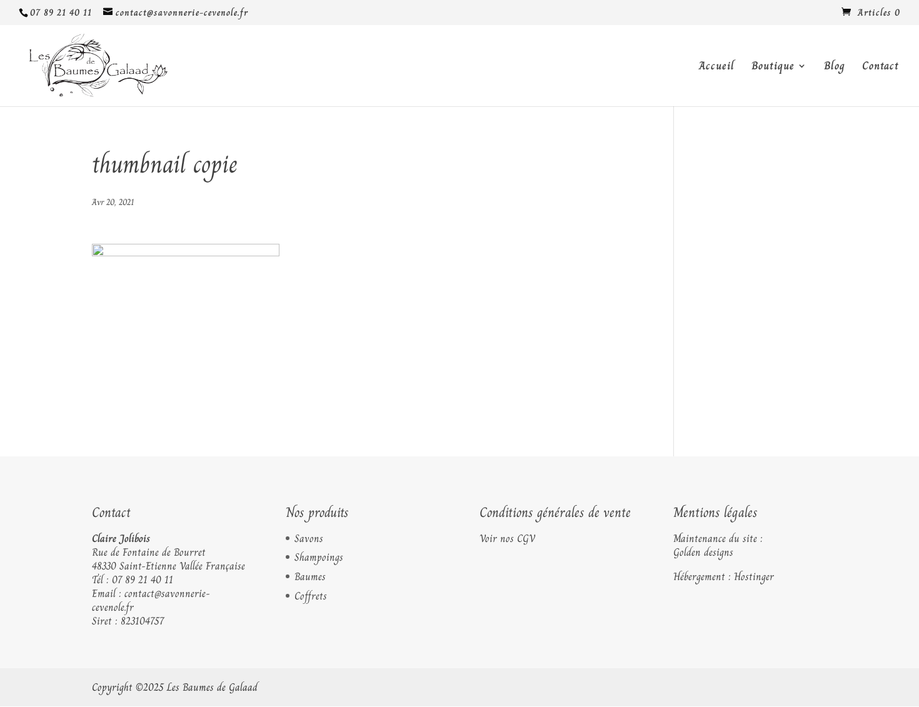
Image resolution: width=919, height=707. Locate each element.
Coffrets (310, 596)
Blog (834, 67)
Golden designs (703, 552)
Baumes (310, 576)
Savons (308, 538)
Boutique (773, 67)
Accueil (717, 67)
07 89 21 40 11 (142, 579)
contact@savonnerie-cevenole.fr (151, 600)
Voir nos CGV (507, 538)
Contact (880, 67)
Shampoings (318, 557)
